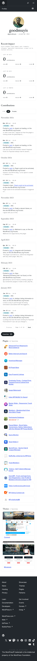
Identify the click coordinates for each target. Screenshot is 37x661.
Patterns (22, 593)
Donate (22, 606)
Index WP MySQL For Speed (18, 397)
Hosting (5, 589)
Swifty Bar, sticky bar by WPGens (20, 456)
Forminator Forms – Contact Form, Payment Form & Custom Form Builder (20, 382)
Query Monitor (14, 435)
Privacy (4, 593)
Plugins (21, 589)
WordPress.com (8, 616)
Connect (7, 537)
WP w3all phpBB (14, 499)
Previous (9, 327)
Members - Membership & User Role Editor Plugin (19, 411)
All (8, 111)
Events (21, 603)
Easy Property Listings (16, 374)
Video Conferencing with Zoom (19, 486)
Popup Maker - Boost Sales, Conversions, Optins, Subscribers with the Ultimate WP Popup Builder (21, 427)
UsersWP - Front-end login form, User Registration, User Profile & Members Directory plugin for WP (20, 477)
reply (11, 128)
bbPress (6, 623)
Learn (4, 599)
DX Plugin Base (14, 367)
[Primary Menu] (32, 8)
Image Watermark (15, 390)
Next (29, 327)
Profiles (4, 9)
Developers (6, 606)
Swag (22, 610)
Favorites (7, 334)
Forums (14, 111)
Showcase (23, 582)
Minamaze (7, 567)
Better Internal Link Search (18, 354)
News (4, 586)
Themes (22, 586)
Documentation (7, 603)
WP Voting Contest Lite (16, 493)
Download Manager (15, 360)
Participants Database (16, 417)
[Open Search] (28, 3)
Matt (4, 620)
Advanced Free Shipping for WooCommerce (18, 346)
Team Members (14, 463)
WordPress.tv (8, 610)
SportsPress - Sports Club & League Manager (18, 449)
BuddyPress (7, 627)
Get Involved (23, 599)
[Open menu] (34, 3)
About (4, 582)
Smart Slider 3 (13, 442)
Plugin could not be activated (23, 185)
